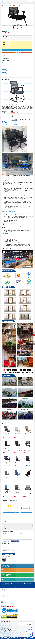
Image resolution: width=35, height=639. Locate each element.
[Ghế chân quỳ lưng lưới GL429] (17, 445)
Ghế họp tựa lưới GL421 (9, 248)
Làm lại (17, 541)
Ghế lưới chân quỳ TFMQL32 (7, 450)
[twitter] (13, 587)
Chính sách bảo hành (4, 599)
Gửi (12, 541)
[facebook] (20, 587)
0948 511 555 (5, 550)
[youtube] (18, 587)
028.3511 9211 (5, 630)
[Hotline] (34, 335)
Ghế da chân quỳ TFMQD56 (28, 480)
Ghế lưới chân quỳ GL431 (28, 465)
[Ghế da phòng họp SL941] (27, 430)
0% (29, 506)
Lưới (8, 44)
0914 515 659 (26, 637)
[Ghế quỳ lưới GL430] (17, 459)
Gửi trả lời (5, 521)
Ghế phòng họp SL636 (7, 480)
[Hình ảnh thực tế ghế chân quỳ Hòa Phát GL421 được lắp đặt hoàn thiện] (4, 560)
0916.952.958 (10, 632)
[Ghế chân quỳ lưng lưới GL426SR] (27, 445)
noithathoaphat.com (15, 120)
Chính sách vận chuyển (4, 600)
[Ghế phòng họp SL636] (7, 474)
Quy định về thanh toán (4, 602)
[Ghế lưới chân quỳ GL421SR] (28, 489)
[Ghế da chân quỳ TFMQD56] (27, 474)
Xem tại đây (11, 36)
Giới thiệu (12, 583)
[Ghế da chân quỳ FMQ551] (7, 430)
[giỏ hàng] (34, 333)
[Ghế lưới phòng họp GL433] (17, 474)
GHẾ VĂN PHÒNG (7, 3)
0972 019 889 (10, 550)
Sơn (9, 42)
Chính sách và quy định (27, 583)
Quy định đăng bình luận (6, 541)
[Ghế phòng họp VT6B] (7, 459)
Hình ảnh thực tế (7, 583)
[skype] (22, 587)
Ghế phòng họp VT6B (7, 465)
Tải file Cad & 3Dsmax (17, 52)
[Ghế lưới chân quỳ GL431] (27, 459)
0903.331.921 (15, 632)
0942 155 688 (14, 550)
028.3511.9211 (12, 606)
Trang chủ (2, 3)
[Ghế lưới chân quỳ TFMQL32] (7, 445)
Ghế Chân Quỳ (13, 3)
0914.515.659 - (5, 632)
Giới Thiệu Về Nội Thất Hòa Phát (6, 594)
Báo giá (3, 584)
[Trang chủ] (2, 1)
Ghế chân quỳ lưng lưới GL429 (17, 450)
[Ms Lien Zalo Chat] (34, 340)
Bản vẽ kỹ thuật (7, 584)
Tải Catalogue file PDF (17, 50)
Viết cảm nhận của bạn (17, 512)
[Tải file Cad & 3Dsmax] (17, 554)
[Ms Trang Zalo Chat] (34, 342)
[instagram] (15, 587)
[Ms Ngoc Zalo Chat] (34, 337)
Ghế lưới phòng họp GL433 (17, 480)
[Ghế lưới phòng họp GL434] (7, 489)
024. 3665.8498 (11, 605)
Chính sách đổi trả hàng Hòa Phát (6, 601)
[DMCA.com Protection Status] (17, 617)
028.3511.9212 (10, 630)
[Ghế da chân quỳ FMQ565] (17, 430)
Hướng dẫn (16, 583)
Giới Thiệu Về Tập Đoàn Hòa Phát (6, 595)
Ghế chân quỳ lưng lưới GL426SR (26, 451)
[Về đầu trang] (34, 344)
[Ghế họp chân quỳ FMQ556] (17, 489)
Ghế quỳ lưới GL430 (17, 465)
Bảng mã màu (21, 583)
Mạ (7, 42)
